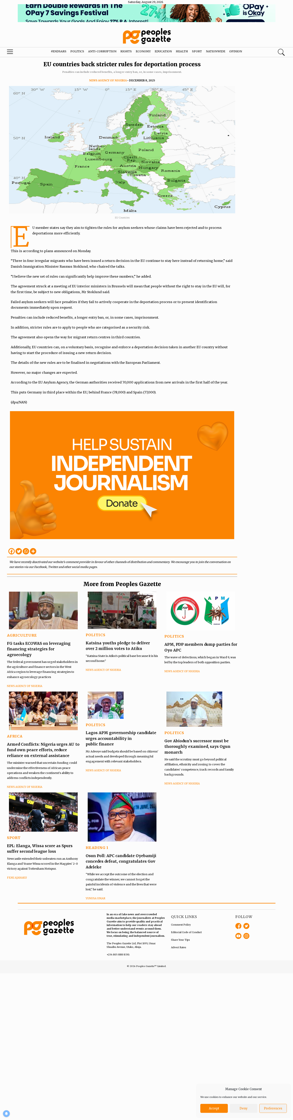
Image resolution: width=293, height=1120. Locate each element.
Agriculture (22, 635)
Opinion (235, 51)
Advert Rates (178, 947)
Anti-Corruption (102, 51)
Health (182, 51)
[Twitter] (19, 551)
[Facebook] (11, 551)
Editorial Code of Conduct (186, 932)
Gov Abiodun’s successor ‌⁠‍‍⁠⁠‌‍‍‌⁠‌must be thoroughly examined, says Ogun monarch (197, 747)
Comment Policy (181, 924)
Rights (126, 51)
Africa (15, 736)
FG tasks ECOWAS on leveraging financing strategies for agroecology (39, 649)
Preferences (273, 1108)
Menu (16, 53)
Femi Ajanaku (17, 877)
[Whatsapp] (26, 551)
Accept (214, 1108)
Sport (197, 51)
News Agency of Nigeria (108, 80)
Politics (77, 51)
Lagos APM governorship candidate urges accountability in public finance (121, 738)
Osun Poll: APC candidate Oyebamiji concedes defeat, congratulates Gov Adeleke (121, 861)
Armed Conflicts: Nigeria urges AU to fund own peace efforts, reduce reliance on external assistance (43, 750)
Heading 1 (97, 847)
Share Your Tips (180, 939)
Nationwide (215, 51)
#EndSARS (58, 51)
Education (163, 51)
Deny (244, 1108)
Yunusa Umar (95, 898)
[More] (33, 551)
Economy (143, 51)
